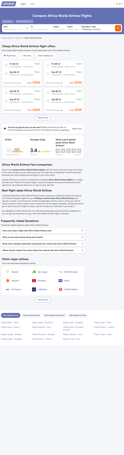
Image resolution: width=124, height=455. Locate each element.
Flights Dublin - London (104, 327)
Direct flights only (45, 55)
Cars (32, 4)
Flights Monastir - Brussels (43, 334)
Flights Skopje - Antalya (11, 334)
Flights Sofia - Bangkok (73, 322)
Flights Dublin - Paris (103, 334)
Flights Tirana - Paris (71, 339)
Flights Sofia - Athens (10, 327)
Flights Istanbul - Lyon (72, 334)
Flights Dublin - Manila (41, 339)
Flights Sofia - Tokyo (10, 322)
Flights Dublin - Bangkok (11, 339)
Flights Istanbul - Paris (41, 327)
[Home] (8, 4)
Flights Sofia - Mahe (102, 322)
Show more (43, 117)
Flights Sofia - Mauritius (42, 322)
